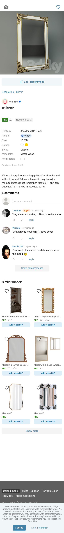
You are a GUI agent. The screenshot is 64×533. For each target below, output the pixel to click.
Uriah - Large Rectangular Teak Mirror (47, 316)
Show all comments (32, 268)
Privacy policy (32, 502)
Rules (25, 490)
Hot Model (7, 495)
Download (41, 271)
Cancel (21, 271)
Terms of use (15, 502)
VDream (16, 228)
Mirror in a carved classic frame (15, 365)
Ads (4, 502)
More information (39, 528)
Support (35, 490)
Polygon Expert (50, 490)
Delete (43, 271)
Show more (32, 430)
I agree (19, 527)
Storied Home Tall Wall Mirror (15, 316)
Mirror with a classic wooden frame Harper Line (47, 365)
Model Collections (25, 495)
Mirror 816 (39, 413)
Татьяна (16, 210)
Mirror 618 (7, 413)
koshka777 (17, 246)
